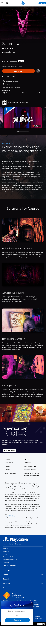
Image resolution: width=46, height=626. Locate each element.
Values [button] (5, 575)
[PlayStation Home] (23, 3)
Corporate (6, 562)
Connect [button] (6, 588)
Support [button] (6, 579)
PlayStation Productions (10, 560)
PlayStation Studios (8, 557)
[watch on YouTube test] (36, 126)
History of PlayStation (9, 565)
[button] (23, 117)
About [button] (5, 549)
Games (11, 544)
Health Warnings (10, 516)
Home (5, 544)
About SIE (6, 551)
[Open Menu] (2, 3)
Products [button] (6, 570)
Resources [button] (6, 583)
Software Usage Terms (38, 617)
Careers (5, 554)
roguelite (5, 168)
